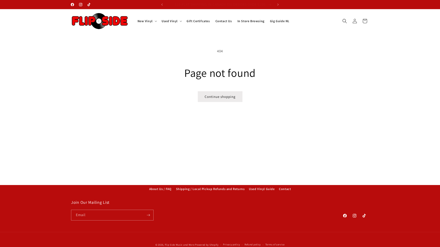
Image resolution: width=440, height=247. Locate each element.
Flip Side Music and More (180, 244)
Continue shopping (220, 96)
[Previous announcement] (162, 4)
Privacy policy (231, 244)
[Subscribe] (148, 215)
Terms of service (275, 244)
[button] (147, 21)
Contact (285, 189)
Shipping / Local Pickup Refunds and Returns (210, 189)
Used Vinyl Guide (262, 189)
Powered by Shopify (207, 244)
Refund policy (253, 244)
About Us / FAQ (160, 189)
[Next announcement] (278, 4)
